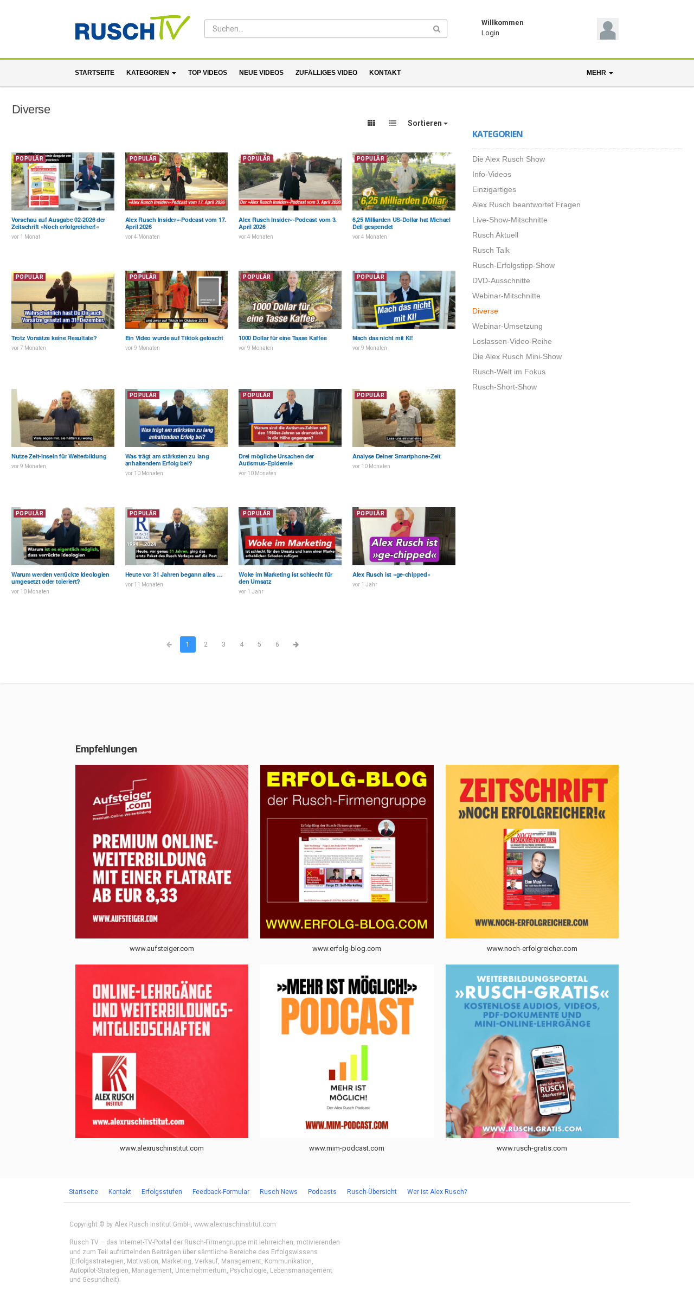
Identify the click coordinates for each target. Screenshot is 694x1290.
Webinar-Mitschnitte (506, 295)
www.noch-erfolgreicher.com (532, 948)
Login (490, 33)
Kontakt (385, 72)
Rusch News (279, 1192)
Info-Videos (491, 174)
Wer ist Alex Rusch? (437, 1192)
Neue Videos (261, 72)
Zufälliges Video (326, 72)
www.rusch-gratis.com (532, 1148)
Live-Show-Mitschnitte (510, 219)
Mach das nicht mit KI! (382, 338)
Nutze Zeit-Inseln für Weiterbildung (58, 456)
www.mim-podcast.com (346, 1148)
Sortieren (426, 123)
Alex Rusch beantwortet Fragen (526, 204)
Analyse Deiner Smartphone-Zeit (396, 456)
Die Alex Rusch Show (508, 159)
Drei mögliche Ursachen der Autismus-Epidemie (276, 459)
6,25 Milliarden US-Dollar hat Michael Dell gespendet (401, 223)
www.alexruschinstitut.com (162, 1148)
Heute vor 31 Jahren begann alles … (174, 574)
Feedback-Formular (220, 1192)
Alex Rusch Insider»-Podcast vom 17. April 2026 (175, 223)
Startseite (94, 72)
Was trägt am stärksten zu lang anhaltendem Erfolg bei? (167, 459)
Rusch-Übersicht (372, 1192)
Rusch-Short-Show (504, 386)
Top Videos (207, 72)
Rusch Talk (491, 250)
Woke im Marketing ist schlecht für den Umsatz (285, 577)
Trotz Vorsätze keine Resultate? (54, 338)
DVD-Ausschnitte (501, 280)
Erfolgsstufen (162, 1192)
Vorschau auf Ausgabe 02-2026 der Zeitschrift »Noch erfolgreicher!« (58, 223)
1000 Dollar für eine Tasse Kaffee (282, 338)
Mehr (597, 72)
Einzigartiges (494, 189)
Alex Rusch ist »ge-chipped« (391, 574)
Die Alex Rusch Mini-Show (517, 356)
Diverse (485, 310)
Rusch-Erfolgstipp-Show (513, 265)
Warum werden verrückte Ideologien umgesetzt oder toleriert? (60, 577)
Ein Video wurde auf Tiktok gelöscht (174, 338)
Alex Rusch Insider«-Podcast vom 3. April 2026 (288, 223)
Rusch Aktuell (495, 235)
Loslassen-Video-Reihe (512, 341)
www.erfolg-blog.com (346, 948)
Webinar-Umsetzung (507, 326)
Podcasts (322, 1192)
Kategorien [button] (148, 72)
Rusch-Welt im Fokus (508, 371)
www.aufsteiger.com (162, 948)
